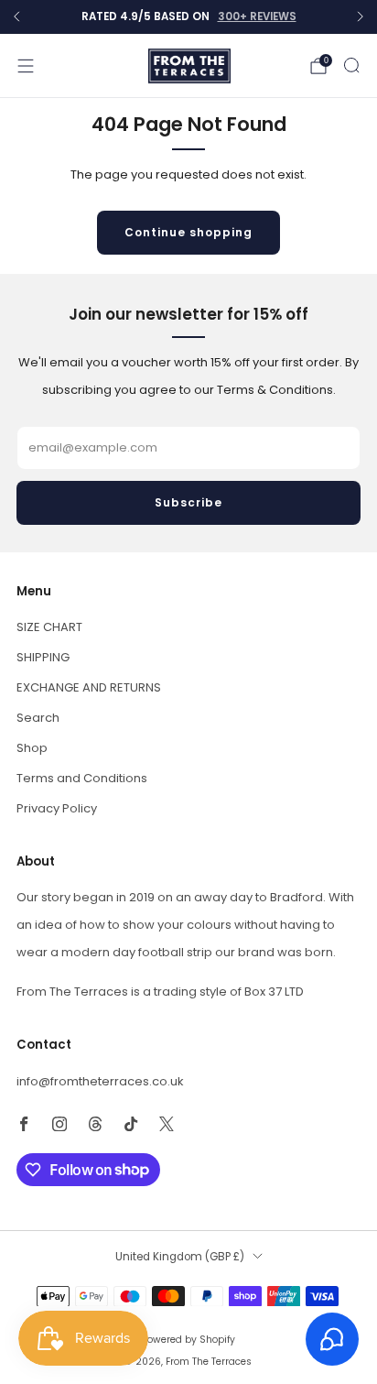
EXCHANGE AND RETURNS (88, 687)
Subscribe (188, 502)
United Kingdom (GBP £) (179, 1256)
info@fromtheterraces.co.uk (100, 1081)
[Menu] (25, 66)
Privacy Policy (56, 808)
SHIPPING (43, 657)
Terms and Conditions (81, 778)
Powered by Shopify (188, 1339)
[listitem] (188, 16)
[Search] (351, 65)
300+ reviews (257, 16)
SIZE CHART (49, 627)
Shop (32, 748)
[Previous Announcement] (16, 16)
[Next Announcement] (361, 16)
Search (37, 717)
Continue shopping (188, 232)
